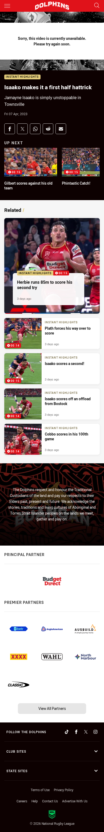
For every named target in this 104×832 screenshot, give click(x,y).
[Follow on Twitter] (86, 732)
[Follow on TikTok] (67, 732)
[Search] (97, 5)
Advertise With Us (74, 801)
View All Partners (52, 708)
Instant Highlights (22, 77)
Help (34, 801)
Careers (22, 801)
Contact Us (50, 801)
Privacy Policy (63, 790)
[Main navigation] (7, 6)
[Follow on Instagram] (95, 732)
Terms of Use (40, 790)
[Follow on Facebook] (76, 732)
